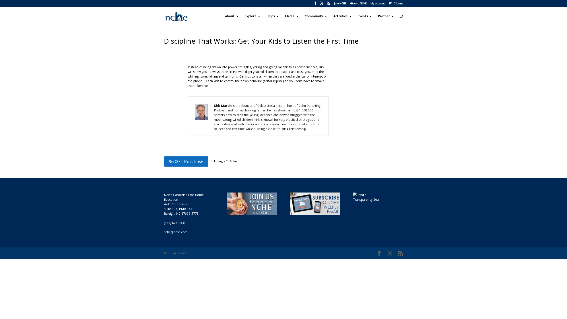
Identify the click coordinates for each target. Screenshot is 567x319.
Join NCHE (340, 3)
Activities (340, 16)
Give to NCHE (358, 3)
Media (290, 16)
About (230, 16)
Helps (270, 16)
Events (363, 16)
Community (314, 16)
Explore (250, 16)
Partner (384, 16)
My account (378, 3)
